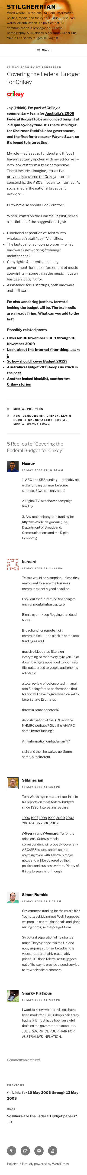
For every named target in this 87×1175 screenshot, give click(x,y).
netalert (44, 420)
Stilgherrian (31, 6)
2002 (70, 818)
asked (24, 216)
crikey (53, 415)
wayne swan (38, 424)
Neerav (28, 463)
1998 (43, 818)
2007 (54, 823)
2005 (35, 823)
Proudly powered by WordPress (45, 1164)
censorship (34, 415)
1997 (34, 818)
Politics (35, 409)
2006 (45, 823)
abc (17, 415)
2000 (60, 818)
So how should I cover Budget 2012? (37, 361)
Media (19, 409)
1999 (51, 818)
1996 (26, 818)
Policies (12, 1164)
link (29, 420)
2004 (26, 823)
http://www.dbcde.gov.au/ (41, 522)
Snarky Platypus (37, 993)
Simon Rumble (35, 894)
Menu (46, 50)
